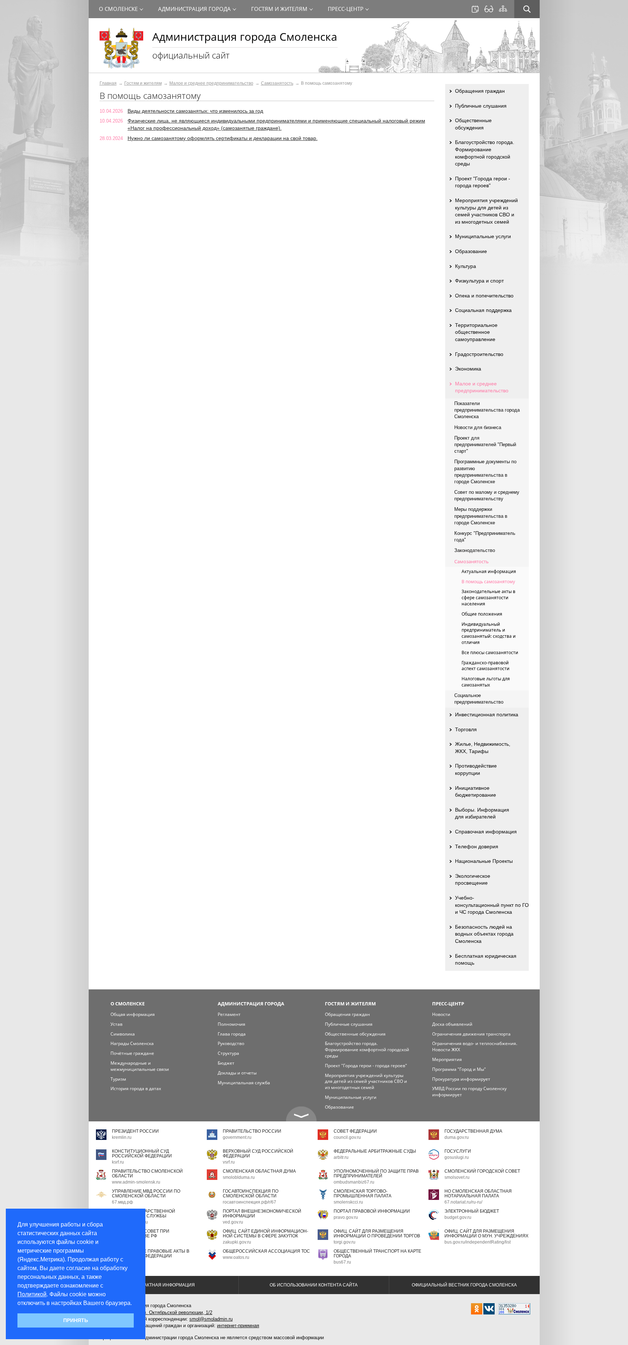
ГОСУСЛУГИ (457, 1151)
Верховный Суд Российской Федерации (258, 1153)
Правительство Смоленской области (147, 1173)
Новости (441, 1014)
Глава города (232, 1034)
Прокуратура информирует (461, 1079)
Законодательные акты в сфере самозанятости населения (488, 597)
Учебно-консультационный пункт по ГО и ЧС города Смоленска (492, 905)
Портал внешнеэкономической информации (262, 1213)
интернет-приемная (238, 1325)
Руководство (231, 1043)
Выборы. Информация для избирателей (482, 813)
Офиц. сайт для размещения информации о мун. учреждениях (486, 1233)
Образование (471, 251)
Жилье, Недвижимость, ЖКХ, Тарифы (482, 747)
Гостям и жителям (143, 83)
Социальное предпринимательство (478, 699)
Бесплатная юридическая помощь (485, 959)
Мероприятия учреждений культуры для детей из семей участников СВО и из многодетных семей (486, 211)
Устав (116, 1024)
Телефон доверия (476, 846)
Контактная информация (163, 1285)
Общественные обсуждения (473, 124)
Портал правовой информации (372, 1211)
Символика (122, 1034)
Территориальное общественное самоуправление (476, 332)
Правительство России (252, 1131)
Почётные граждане (132, 1053)
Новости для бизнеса (477, 427)
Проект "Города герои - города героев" (482, 182)
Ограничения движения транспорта (471, 1034)
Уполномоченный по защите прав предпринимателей (376, 1173)
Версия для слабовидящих (489, 9)
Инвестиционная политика (486, 714)
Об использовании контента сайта (314, 1285)
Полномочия (231, 1024)
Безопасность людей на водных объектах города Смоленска (484, 934)
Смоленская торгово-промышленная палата (362, 1193)
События (475, 9)
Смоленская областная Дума (259, 1171)
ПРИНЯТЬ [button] (75, 1320)
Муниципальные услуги (483, 236)
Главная (108, 83)
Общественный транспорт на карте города (377, 1253)
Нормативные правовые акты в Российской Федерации (150, 1253)
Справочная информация (486, 831)
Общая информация (132, 1014)
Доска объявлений (452, 1024)
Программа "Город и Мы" (459, 1069)
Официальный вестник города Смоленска (464, 1285)
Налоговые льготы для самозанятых (486, 682)
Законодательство (474, 550)
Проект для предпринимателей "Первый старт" (485, 444)
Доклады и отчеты (237, 1073)
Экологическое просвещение (472, 879)
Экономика (468, 369)
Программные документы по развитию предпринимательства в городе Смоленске (485, 471)
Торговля (466, 729)
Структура (228, 1053)
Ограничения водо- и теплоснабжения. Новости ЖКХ (474, 1046)
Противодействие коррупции (476, 769)
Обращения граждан (480, 91)
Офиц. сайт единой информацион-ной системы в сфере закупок (265, 1233)
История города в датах (135, 1088)
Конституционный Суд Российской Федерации (142, 1153)
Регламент (229, 1014)
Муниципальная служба (244, 1083)
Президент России (135, 1131)
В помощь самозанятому (488, 582)
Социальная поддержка (483, 310)
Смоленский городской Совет (482, 1171)
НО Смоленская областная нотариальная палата (478, 1193)
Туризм (118, 1079)
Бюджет (226, 1063)
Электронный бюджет (471, 1211)
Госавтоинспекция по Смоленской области (250, 1193)
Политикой (32, 1294)
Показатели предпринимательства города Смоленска (487, 410)
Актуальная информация (489, 571)
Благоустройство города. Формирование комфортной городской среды (484, 153)
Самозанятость (277, 83)
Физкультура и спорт (479, 281)
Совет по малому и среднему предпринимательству (486, 495)
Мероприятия (447, 1059)
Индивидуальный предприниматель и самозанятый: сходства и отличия (489, 633)
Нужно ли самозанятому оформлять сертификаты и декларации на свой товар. (223, 138)
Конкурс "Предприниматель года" (484, 537)
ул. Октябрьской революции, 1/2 (176, 1312)
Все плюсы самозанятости (490, 652)
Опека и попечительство (484, 296)
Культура (465, 266)
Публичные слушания (481, 106)
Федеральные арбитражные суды (375, 1151)
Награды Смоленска (132, 1043)
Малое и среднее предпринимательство (211, 83)
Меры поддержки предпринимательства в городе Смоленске (480, 516)
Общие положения (482, 614)
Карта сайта (503, 9)
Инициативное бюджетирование (475, 791)
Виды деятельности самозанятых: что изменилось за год (195, 111)
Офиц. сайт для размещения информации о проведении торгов (377, 1233)
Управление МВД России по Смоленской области (146, 1193)
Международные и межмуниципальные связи (139, 1066)
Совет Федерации (355, 1131)
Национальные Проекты (484, 861)
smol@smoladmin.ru (211, 1319)
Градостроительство (479, 354)
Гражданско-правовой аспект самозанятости (486, 666)
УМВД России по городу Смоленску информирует (469, 1091)
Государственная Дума (473, 1131)
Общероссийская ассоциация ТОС (266, 1251)
